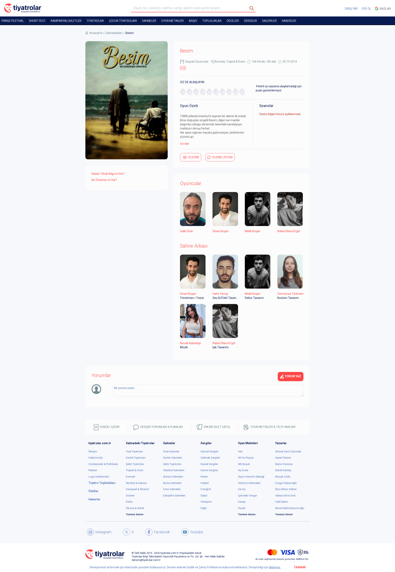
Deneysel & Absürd (137, 489)
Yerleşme (206, 501)
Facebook (162, 532)
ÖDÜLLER (233, 20)
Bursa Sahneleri (172, 483)
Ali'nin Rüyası (246, 457)
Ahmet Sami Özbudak (288, 451)
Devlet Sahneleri (172, 457)
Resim (204, 476)
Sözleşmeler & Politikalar (103, 464)
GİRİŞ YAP (351, 8)
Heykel (205, 483)
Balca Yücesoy (284, 464)
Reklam (92, 470)
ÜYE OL (366, 8)
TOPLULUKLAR (212, 20)
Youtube (196, 532)
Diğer (204, 508)
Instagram (103, 532)
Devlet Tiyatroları (135, 457)
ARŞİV (193, 20)
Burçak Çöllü (282, 476)
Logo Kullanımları (98, 476)
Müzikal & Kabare (136, 483)
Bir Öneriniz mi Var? (104, 180)
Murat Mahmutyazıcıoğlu (289, 508)
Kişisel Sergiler (209, 464)
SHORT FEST (37, 20)
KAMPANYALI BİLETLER (66, 20)
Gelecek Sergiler (210, 457)
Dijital (204, 495)
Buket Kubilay (283, 470)
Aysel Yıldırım (283, 457)
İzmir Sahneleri (172, 489)
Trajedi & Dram (235, 61)
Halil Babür (281, 501)
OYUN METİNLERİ (172, 20)
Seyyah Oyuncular (197, 61)
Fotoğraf (206, 489)
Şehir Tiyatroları (135, 464)
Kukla (129, 501)
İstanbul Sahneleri (173, 470)
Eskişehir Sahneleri (174, 495)
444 (240, 451)
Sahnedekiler (113, 33)
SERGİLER (250, 20)
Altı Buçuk (244, 464)
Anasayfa (95, 33)
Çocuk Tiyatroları (123, 20)
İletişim (92, 451)
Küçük (241, 508)
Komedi (220, 61)
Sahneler (149, 20)
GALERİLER (269, 20)
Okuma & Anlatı (135, 508)
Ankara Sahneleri (173, 476)
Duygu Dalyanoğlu (286, 483)
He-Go (242, 489)
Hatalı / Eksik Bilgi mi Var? (108, 173)
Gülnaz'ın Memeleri (249, 483)
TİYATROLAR (95, 20)
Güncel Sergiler (209, 451)
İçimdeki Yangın (247, 495)
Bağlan (384, 8)
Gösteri (130, 495)
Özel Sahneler (171, 451)
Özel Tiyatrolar (134, 451)
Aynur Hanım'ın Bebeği (251, 476)
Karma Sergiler (209, 470)
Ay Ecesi (243, 470)
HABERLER (289, 20)
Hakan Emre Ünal (285, 495)
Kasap (242, 501)
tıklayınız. (275, 567)
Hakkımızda (95, 457)
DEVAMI (184, 143)
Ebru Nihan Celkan (286, 489)
